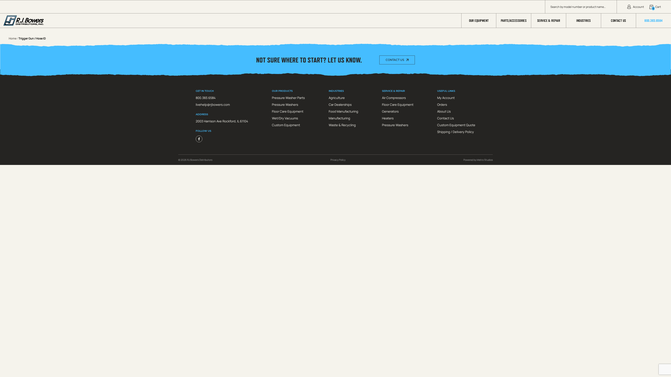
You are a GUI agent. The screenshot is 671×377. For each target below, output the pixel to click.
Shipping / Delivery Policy (455, 132)
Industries (583, 21)
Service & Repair (548, 21)
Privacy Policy (337, 159)
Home (12, 38)
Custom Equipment (286, 125)
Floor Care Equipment (287, 111)
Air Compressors (394, 98)
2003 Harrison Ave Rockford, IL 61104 (222, 121)
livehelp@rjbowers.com (213, 104)
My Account (446, 98)
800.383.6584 (653, 21)
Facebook (199, 139)
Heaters (388, 118)
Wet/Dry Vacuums (285, 118)
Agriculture (337, 98)
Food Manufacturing (343, 111)
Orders (442, 104)
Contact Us (618, 21)
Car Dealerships (340, 104)
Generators (390, 111)
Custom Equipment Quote (456, 125)
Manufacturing (339, 118)
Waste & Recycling (342, 125)
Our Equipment (479, 21)
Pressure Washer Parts (288, 98)
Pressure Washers (285, 104)
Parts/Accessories (514, 21)
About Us (444, 111)
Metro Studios (485, 159)
